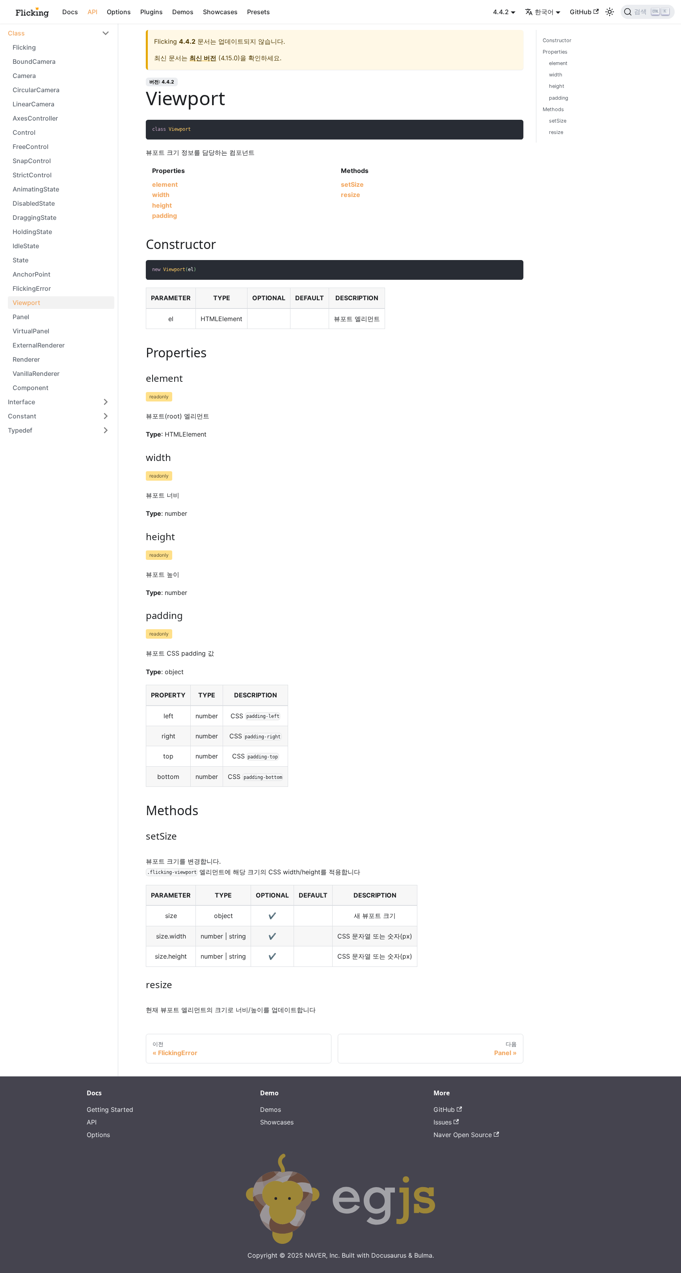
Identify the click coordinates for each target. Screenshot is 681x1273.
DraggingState (34, 217)
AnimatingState (36, 189)
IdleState (26, 246)
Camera (24, 76)
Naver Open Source (463, 1135)
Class (16, 33)
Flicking (24, 47)
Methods (553, 109)
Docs (70, 12)
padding (164, 215)
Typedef (20, 430)
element (165, 184)
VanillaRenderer (36, 373)
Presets (258, 12)
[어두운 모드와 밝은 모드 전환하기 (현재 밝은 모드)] (609, 12)
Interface (21, 402)
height (162, 205)
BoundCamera (34, 61)
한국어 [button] (544, 12)
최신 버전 (203, 58)
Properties (555, 52)
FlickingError (32, 288)
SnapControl (32, 161)
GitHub (581, 12)
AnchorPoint (31, 274)
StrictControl (32, 175)
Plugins (151, 12)
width (160, 195)
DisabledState (34, 203)
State (20, 260)
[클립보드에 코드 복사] (513, 129)
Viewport (26, 303)
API (92, 12)
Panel (21, 317)
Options (119, 12)
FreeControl (30, 147)
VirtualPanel (31, 331)
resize (350, 195)
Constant (22, 416)
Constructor (557, 40)
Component (30, 388)
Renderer (26, 359)
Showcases (220, 12)
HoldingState (32, 232)
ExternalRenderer (39, 345)
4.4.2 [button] (501, 12)
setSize (352, 184)
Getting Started (110, 1109)
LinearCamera (33, 104)
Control (24, 132)
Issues (443, 1122)
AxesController (35, 118)
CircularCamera (36, 90)
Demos (183, 12)
